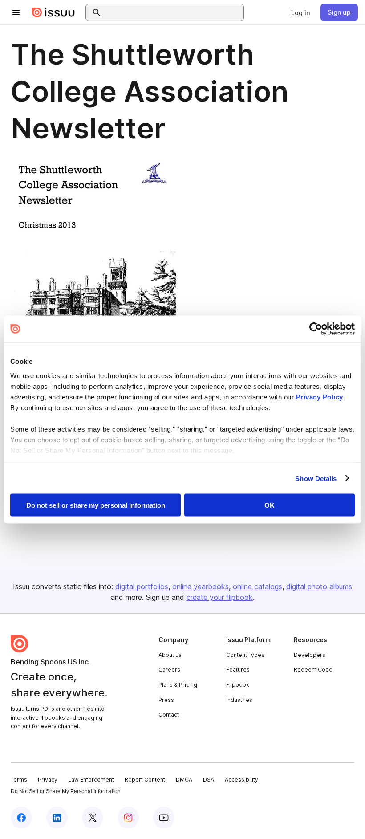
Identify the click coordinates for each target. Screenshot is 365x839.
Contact (168, 714)
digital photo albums (319, 586)
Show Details (316, 478)
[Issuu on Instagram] (128, 817)
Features (238, 669)
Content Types (245, 655)
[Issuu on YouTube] (163, 817)
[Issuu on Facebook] (21, 817)
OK (269, 505)
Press (166, 699)
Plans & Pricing (177, 684)
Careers (169, 669)
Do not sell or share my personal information (95, 505)
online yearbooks (200, 586)
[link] (300, 12)
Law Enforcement (91, 779)
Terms (19, 779)
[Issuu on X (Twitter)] (92, 817)
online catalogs (257, 586)
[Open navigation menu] (16, 12)
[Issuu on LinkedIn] (57, 817)
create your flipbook (220, 597)
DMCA (184, 779)
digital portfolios (141, 586)
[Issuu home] (53, 12)
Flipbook (237, 684)
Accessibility (241, 779)
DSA (208, 779)
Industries (239, 699)
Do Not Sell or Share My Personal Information (66, 791)
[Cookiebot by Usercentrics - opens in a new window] (316, 329)
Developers (309, 655)
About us (170, 655)
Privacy (47, 779)
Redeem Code (313, 669)
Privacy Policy (319, 396)
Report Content (145, 779)
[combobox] (172, 12)
